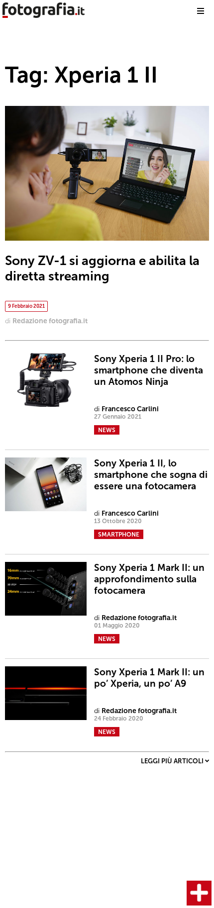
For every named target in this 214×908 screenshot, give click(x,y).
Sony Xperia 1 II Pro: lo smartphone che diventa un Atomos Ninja (148, 370)
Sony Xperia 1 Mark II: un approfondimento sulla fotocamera (149, 579)
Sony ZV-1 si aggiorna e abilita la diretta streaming (102, 268)
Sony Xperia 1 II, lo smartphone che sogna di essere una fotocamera (151, 474)
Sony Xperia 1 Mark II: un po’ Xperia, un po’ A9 (149, 677)
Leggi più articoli (173, 761)
